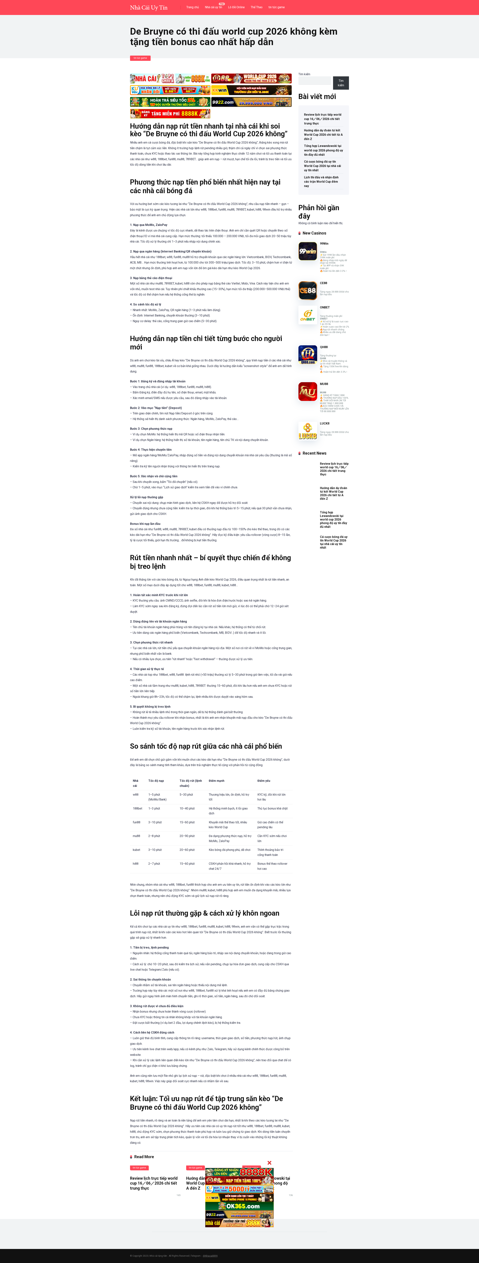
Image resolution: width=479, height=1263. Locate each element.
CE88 (323, 283)
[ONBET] (307, 323)
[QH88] (307, 363)
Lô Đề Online (236, 7)
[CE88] (307, 299)
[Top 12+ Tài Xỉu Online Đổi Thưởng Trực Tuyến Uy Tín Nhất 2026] (148, 6)
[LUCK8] (307, 439)
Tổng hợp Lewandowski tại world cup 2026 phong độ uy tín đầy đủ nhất (323, 150)
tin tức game (277, 7)
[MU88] (307, 400)
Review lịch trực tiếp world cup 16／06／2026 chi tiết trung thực (154, 1183)
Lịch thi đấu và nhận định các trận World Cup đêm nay (321, 182)
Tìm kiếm (304, 74)
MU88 (324, 384)
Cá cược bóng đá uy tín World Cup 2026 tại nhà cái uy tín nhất (322, 166)
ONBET (325, 307)
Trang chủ (192, 7)
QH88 (324, 347)
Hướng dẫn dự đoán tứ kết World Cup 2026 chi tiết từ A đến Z (323, 135)
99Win (324, 243)
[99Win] (307, 259)
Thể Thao (257, 7)
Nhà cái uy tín (213, 7)
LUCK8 (324, 423)
